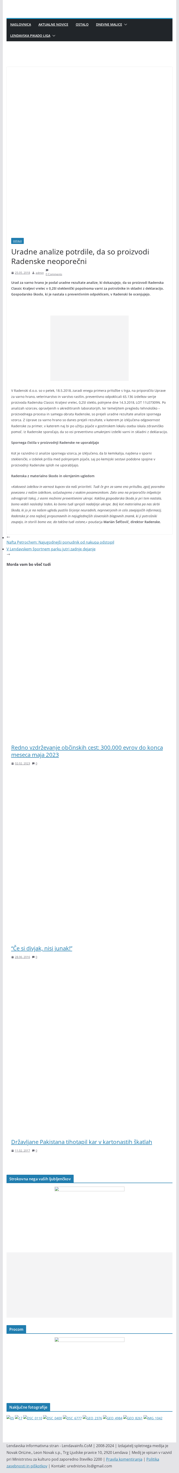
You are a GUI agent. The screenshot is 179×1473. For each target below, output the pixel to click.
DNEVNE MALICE (109, 24)
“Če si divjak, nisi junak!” (41, 948)
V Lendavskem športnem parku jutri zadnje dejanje (51, 549)
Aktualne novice (53, 24)
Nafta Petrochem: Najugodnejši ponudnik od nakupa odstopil (60, 542)
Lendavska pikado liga (30, 35)
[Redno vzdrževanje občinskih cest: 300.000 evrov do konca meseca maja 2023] (90, 576)
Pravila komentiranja (124, 1459)
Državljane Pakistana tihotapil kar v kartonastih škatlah (81, 1142)
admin (40, 273)
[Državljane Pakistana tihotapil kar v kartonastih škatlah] (90, 970)
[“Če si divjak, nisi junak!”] (90, 776)
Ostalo (82, 24)
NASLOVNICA (20, 24)
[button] (124, 24)
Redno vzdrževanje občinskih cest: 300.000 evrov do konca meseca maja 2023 (87, 750)
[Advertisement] (89, 348)
